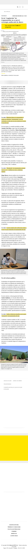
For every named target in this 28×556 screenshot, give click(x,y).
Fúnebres (14, 531)
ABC (4, 6)
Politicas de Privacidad (14, 529)
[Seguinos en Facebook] (11, 549)
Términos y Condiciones (14, 527)
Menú (26, 7)
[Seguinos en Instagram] (16, 549)
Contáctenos (14, 535)
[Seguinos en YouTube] (15, 549)
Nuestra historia (14, 524)
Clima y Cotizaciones (15, 7)
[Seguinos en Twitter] (13, 549)
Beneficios (14, 533)
